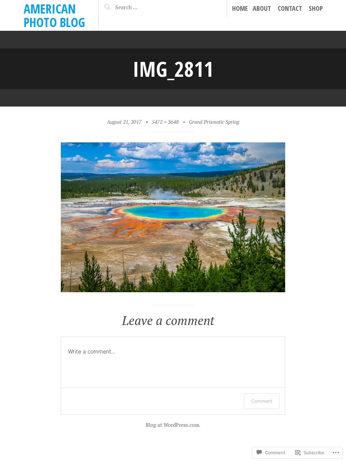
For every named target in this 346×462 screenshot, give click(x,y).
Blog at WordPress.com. (173, 424)
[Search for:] (138, 7)
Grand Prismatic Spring (214, 121)
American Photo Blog (54, 15)
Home (240, 8)
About (262, 8)
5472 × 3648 (165, 121)
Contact (290, 8)
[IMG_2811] (173, 289)
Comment (261, 401)
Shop (316, 8)
